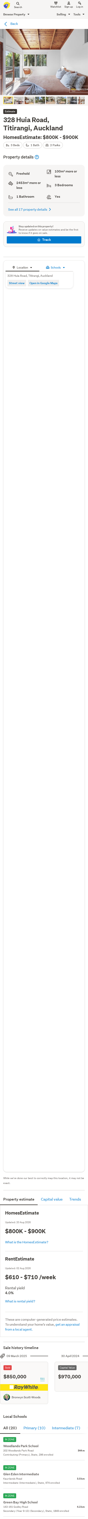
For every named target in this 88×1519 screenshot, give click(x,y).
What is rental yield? (20, 1301)
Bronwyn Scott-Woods (26, 1397)
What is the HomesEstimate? (26, 1242)
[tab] (22, 267)
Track (46, 240)
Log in (79, 6)
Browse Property (14, 14)
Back (14, 23)
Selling (62, 14)
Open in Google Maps (43, 283)
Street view (17, 283)
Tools (77, 14)
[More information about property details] (36, 157)
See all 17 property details (27, 209)
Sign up (68, 6)
